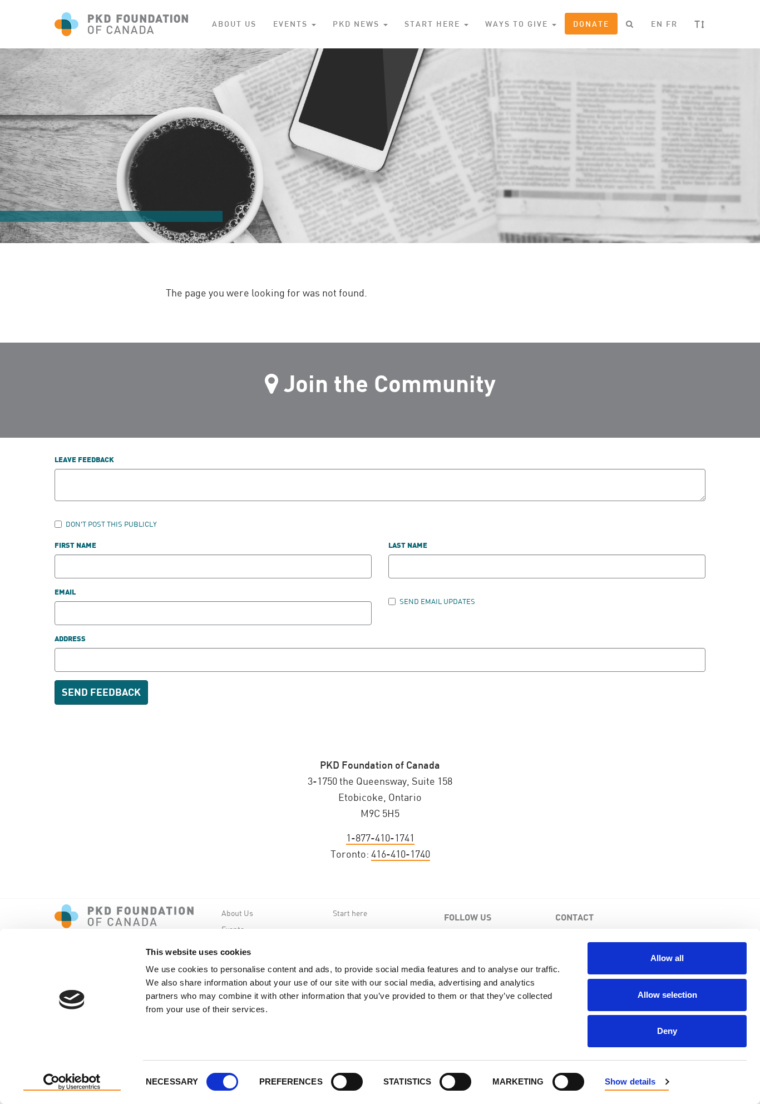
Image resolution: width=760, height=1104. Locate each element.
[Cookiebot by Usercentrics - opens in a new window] (72, 1082)
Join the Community (390, 383)
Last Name (407, 546)
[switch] (347, 1082)
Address (70, 639)
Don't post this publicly (111, 523)
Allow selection (667, 994)
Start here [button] (433, 23)
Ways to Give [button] (518, 23)
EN (657, 23)
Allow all (667, 958)
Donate (591, 23)
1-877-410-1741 (380, 837)
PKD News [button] (357, 23)
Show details (630, 1081)
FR (672, 23)
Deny (667, 1031)
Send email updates (437, 601)
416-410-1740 (400, 854)
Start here (350, 913)
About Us (234, 23)
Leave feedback (84, 460)
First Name (75, 546)
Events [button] (291, 23)
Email (65, 593)
